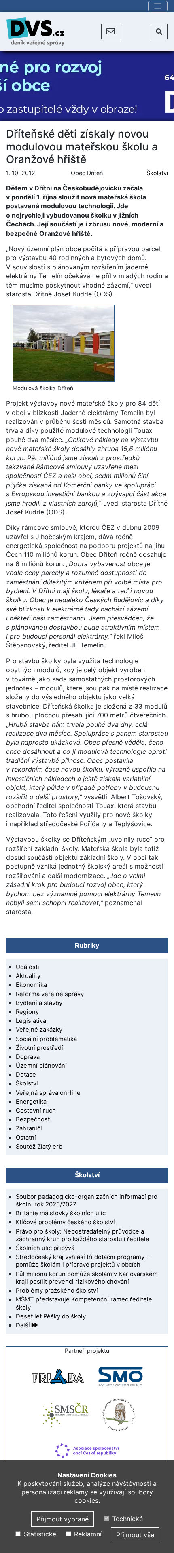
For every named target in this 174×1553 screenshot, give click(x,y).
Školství (157, 172)
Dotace (26, 1074)
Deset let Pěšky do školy (51, 1316)
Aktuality (28, 976)
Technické (126, 1519)
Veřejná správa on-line (48, 1092)
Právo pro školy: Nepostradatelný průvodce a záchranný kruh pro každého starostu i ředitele (82, 1235)
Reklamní (87, 1534)
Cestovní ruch (36, 1110)
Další (24, 1325)
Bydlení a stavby (39, 1003)
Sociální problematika (46, 1039)
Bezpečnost (33, 1119)
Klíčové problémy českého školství (65, 1222)
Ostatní (26, 1137)
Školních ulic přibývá (45, 1248)
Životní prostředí (39, 1048)
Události (27, 967)
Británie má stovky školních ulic (61, 1213)
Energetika (31, 1101)
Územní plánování (41, 1065)
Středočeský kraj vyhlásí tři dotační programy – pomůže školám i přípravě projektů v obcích (82, 1260)
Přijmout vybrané (62, 1519)
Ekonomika (31, 984)
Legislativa (31, 1020)
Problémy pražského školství (57, 1290)
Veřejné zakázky (39, 1029)
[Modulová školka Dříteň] (64, 343)
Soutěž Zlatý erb (39, 1146)
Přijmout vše (135, 1535)
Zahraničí (29, 1128)
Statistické (39, 1534)
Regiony (27, 1012)
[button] (110, 31)
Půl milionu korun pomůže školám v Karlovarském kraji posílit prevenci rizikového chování (87, 1277)
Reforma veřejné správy (50, 994)
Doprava (28, 1056)
